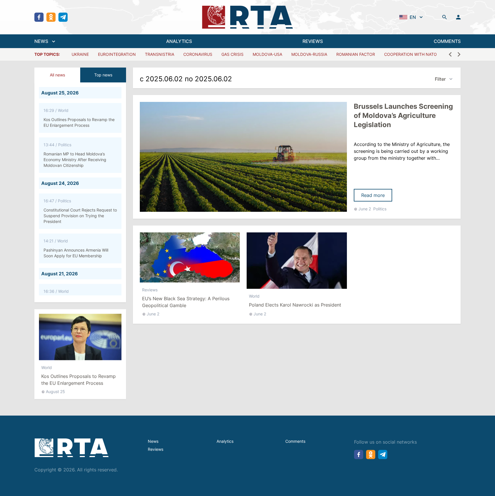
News (153, 441)
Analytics (225, 441)
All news (57, 74)
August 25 (55, 391)
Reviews (150, 289)
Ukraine (80, 54)
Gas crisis (232, 54)
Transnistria (159, 54)
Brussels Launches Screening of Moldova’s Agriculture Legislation (403, 115)
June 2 (364, 208)
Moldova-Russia (309, 54)
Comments (295, 441)
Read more (373, 195)
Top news (103, 74)
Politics (379, 208)
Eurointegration (117, 54)
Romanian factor (355, 54)
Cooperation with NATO (410, 54)
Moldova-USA (267, 54)
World (46, 367)
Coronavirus (197, 54)
